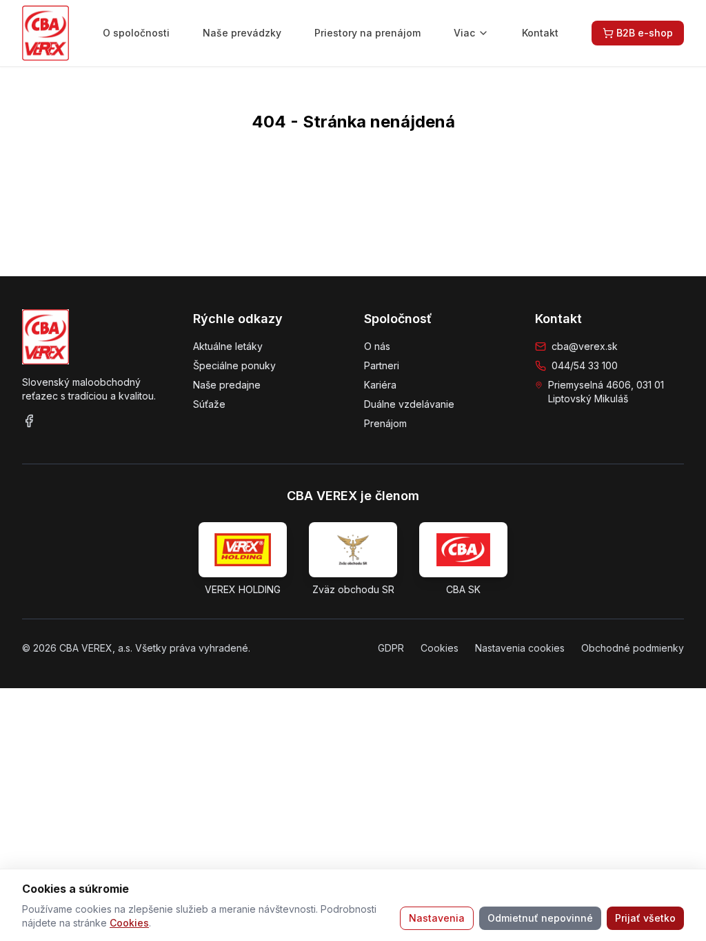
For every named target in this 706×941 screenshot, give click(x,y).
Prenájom (385, 423)
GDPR (391, 648)
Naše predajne (227, 385)
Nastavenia (437, 918)
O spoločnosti (136, 33)
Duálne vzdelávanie (409, 404)
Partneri (381, 365)
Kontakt (540, 33)
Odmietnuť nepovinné (540, 918)
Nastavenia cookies (520, 648)
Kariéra (380, 385)
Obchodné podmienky (632, 648)
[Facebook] (29, 421)
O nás (377, 346)
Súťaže (209, 404)
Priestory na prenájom (367, 33)
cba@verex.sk (585, 346)
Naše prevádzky (242, 33)
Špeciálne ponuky (234, 365)
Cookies (129, 923)
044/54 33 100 (585, 365)
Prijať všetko (645, 918)
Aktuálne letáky (228, 346)
